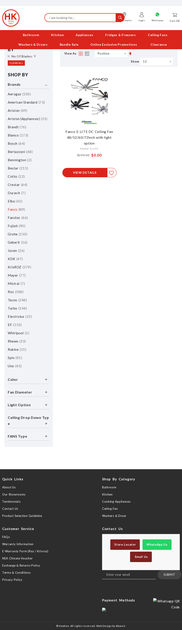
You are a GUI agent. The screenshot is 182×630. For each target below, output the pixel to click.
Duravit (16, 193)
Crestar (17, 185)
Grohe (17, 234)
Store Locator (125, 544)
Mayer (16, 275)
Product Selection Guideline (22, 516)
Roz (15, 292)
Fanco (16, 209)
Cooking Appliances (116, 501)
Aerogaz (19, 94)
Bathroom (109, 487)
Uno (14, 366)
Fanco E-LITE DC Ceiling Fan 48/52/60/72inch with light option (89, 137)
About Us (9, 487)
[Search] (120, 17)
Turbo (17, 308)
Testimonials (11, 501)
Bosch (16, 143)
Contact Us (10, 508)
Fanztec (17, 218)
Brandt (16, 127)
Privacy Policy (12, 579)
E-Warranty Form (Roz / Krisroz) (25, 551)
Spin (14, 358)
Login (141, 20)
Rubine (16, 349)
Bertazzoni (20, 152)
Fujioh (16, 226)
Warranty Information (18, 544)
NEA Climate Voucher (17, 558)
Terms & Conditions (16, 572)
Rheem (16, 341)
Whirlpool (18, 333)
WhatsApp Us (157, 544)
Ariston (17, 110)
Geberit (17, 242)
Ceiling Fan (110, 508)
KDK (15, 259)
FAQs (6, 537)
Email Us (141, 557)
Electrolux (19, 316)
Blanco (17, 135)
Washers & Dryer (114, 516)
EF (14, 325)
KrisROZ (19, 267)
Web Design (104, 625)
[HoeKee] (11, 18)
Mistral (16, 283)
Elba (14, 201)
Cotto (16, 176)
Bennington (19, 160)
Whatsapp (157, 20)
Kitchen (107, 494)
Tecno (17, 300)
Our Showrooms (14, 494)
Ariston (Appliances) (27, 119)
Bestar (17, 168)
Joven (15, 251)
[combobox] (84, 17)
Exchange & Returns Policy (21, 565)
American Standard (26, 102)
